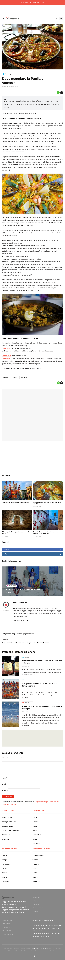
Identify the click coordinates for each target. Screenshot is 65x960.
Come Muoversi (7, 934)
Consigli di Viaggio (9, 822)
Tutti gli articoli (19, 620)
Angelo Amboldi (13, 368)
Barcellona (36, 843)
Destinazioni (6, 924)
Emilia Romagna (38, 855)
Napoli (34, 839)
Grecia (4, 855)
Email (4, 784)
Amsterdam (36, 835)
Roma (34, 817)
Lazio (34, 868)
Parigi (34, 826)
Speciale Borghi (8, 826)
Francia (4, 873)
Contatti (35, 911)
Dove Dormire (6, 931)
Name (4, 778)
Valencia (24, 377)
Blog (34, 901)
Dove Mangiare (7, 927)
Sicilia (34, 873)
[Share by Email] (61, 92)
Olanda (4, 868)
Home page (36, 897)
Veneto (34, 877)
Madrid (34, 830)
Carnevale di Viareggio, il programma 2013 (15, 502)
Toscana (35, 860)
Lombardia (36, 881)
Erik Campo (36, 368)
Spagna (14, 377)
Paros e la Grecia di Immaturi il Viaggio (23, 589)
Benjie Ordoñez (25, 368)
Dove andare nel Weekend (11, 830)
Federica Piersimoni (40, 948)
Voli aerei (5, 839)
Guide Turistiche (7, 920)
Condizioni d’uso (38, 908)
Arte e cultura (7, 817)
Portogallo (6, 864)
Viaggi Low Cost (20, 602)
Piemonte (35, 864)
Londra (35, 822)
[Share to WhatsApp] (58, 92)
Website (5, 790)
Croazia (5, 877)
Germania (5, 881)
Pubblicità (35, 904)
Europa (5, 377)
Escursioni (6, 835)
